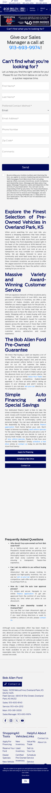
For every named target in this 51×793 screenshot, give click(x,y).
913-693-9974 (24, 47)
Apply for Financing (25, 452)
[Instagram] (11, 720)
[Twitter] (16, 720)
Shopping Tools (9, 735)
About (42, 733)
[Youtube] (22, 720)
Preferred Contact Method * (17, 106)
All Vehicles (21, 735)
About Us (42, 742)
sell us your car (23, 577)
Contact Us (25, 466)
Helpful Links (32, 735)
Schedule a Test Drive (25, 459)
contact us (22, 444)
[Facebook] (5, 720)
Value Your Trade (35, 377)
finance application (25, 594)
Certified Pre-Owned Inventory (21, 758)
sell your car (30, 386)
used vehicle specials (37, 429)
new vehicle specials (16, 439)
